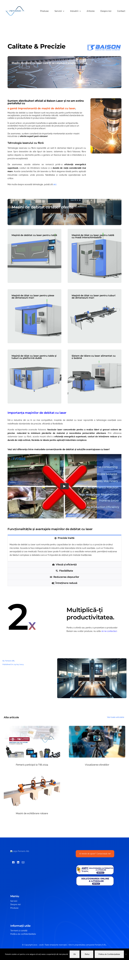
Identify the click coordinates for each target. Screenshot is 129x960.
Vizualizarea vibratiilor (97, 764)
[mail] (23, 862)
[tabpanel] (64, 551)
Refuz (87, 954)
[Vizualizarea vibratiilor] (97, 727)
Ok (74, 954)
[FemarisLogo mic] (15, 6)
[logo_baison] (103, 43)
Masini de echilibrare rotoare (32, 813)
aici (54, 184)
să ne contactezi (109, 631)
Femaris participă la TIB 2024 (32, 764)
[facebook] (13, 862)
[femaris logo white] (19, 851)
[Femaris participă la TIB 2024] (32, 727)
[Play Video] (64, 486)
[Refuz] (126, 954)
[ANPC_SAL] (95, 866)
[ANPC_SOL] (95, 877)
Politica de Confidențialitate (109, 954)
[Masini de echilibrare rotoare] (32, 776)
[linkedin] (18, 862)
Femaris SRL (10, 661)
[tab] (64, 538)
